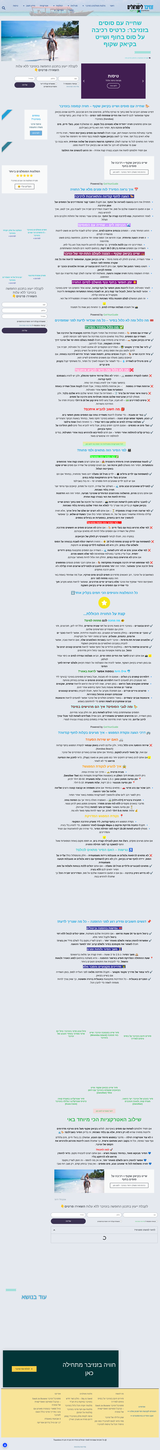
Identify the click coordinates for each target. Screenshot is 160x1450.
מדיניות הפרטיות (73, 87)
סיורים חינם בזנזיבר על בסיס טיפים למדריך (137, 1037)
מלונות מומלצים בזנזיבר (95, 6)
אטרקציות (44, 6)
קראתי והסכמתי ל (145, 1221)
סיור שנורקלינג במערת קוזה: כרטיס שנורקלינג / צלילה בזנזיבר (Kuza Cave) (71, 1101)
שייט (126, 58)
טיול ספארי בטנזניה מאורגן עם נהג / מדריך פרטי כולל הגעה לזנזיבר (47, 1412)
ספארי (71, 10)
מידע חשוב (30, 6)
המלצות (59, 6)
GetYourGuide (110, 183)
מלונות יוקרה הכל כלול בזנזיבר (78, 1405)
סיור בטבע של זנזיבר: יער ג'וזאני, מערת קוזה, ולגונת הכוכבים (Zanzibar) (137, 1101)
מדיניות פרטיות (80, 1447)
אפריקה (60, 10)
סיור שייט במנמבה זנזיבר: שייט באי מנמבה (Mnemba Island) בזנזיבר (104, 1035)
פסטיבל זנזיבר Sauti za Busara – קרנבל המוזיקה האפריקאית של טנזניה (109, 1408)
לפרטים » (36, 238)
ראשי (112, 6)
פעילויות (74, 6)
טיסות (15, 6)
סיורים (130, 58)
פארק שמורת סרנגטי (37, 276)
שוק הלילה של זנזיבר (114, 1417)
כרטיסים (134, 58)
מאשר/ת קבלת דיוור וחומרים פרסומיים (108, 1221)
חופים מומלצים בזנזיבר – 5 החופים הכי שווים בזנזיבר (37, 232)
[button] (3, 8)
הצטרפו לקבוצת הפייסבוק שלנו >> (141, 1411)
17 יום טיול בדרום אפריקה (49, 1422)
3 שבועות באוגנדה (53, 1419)
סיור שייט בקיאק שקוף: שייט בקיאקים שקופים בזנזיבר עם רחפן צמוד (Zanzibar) (104, 1090)
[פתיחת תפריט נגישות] (4, 1445)
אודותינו (141, 1407)
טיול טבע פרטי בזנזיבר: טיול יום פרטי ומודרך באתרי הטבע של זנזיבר (71, 1033)
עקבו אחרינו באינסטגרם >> (141, 1416)
